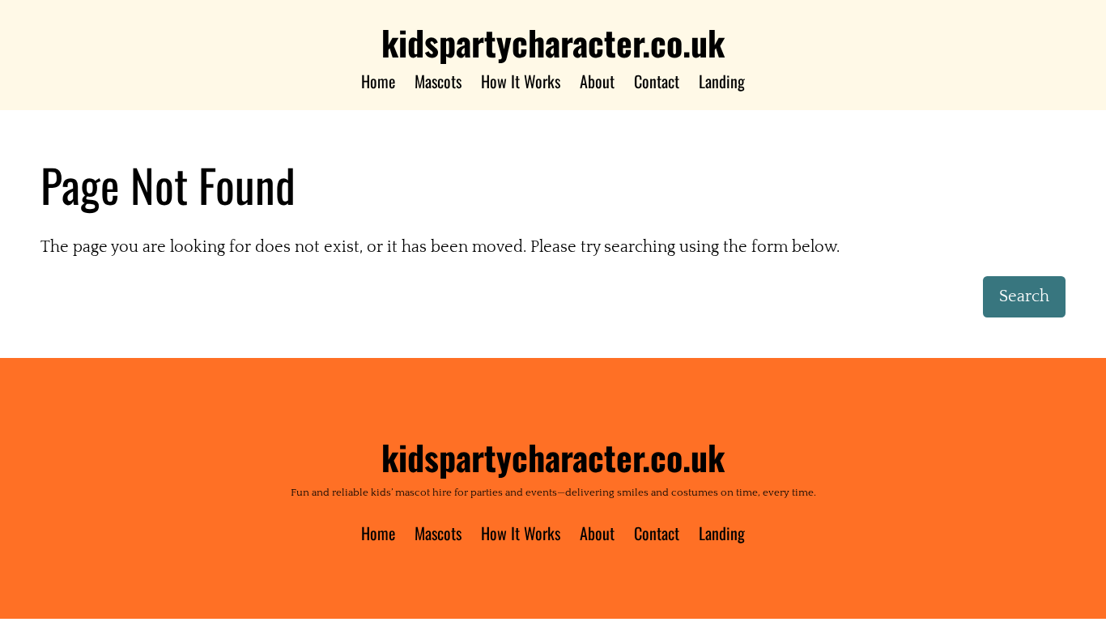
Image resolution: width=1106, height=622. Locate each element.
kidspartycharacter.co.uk (553, 42)
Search (1024, 296)
